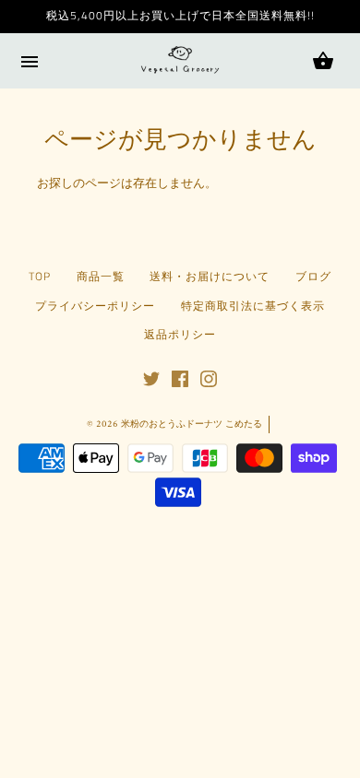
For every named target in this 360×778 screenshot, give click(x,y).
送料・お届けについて (210, 276)
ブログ (313, 276)
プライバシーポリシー (95, 306)
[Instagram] (208, 384)
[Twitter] (151, 384)
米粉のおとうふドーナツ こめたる (191, 424)
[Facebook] (180, 384)
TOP (40, 276)
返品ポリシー (180, 334)
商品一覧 (101, 276)
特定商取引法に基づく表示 (253, 306)
